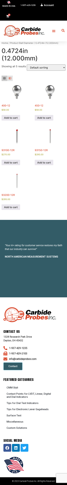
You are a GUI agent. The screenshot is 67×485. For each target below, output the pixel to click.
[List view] (10, 78)
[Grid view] (4, 78)
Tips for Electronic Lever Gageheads (28, 409)
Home (5, 43)
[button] (53, 30)
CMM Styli (12, 387)
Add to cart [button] (11, 117)
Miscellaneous (15, 421)
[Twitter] (24, 448)
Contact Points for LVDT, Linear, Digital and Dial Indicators (29, 395)
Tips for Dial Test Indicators (22, 403)
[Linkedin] (16, 448)
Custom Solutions (17, 427)
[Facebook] (7, 448)
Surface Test (14, 415)
